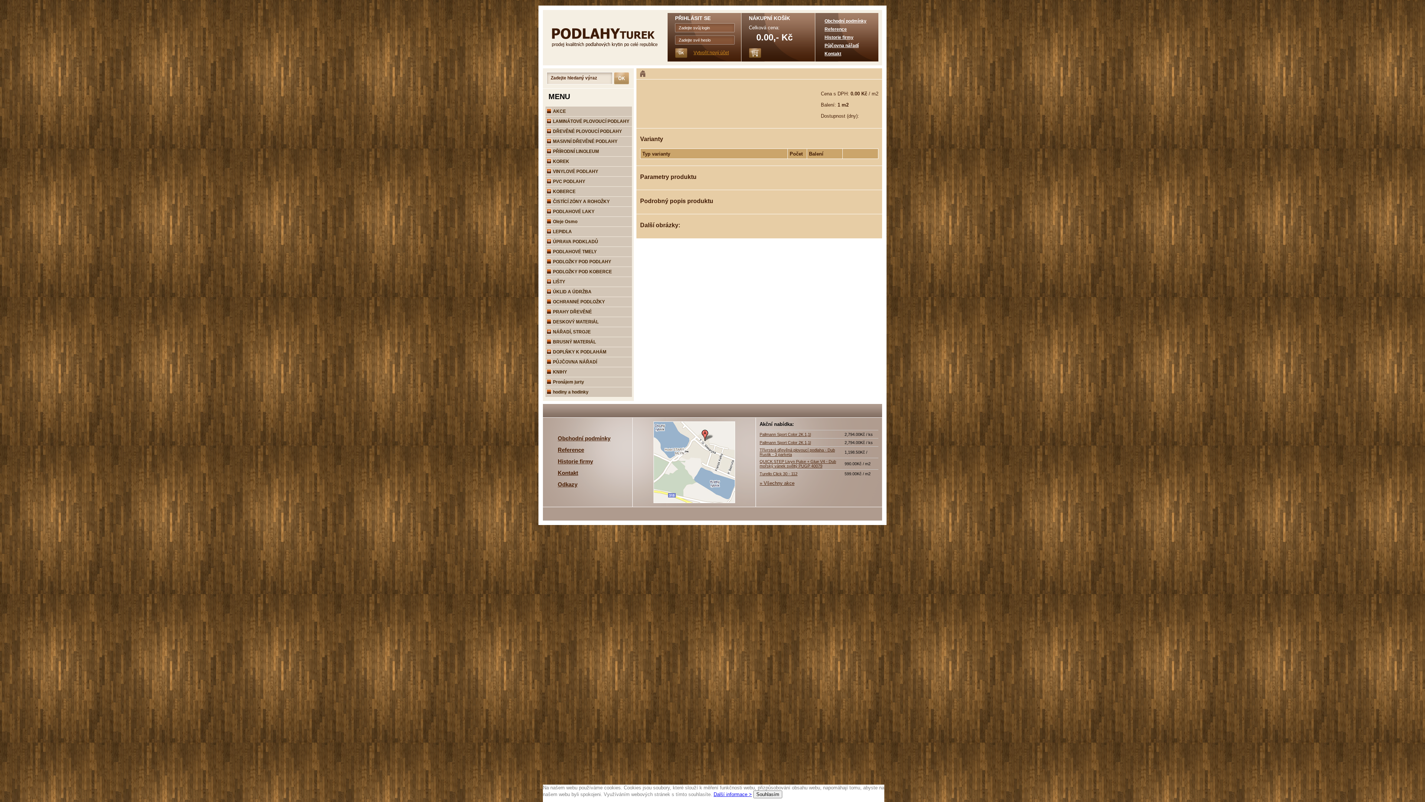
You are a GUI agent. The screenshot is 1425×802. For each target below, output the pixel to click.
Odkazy (567, 485)
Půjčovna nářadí (842, 45)
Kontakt (833, 53)
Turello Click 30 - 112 (778, 474)
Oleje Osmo (564, 221)
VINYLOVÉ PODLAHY (575, 171)
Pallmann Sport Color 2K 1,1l (785, 434)
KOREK (560, 161)
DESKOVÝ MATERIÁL (575, 322)
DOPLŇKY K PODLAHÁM (579, 352)
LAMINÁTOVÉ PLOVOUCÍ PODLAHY (590, 121)
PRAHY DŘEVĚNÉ (572, 311)
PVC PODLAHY (568, 181)
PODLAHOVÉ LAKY (573, 211)
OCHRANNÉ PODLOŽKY (578, 301)
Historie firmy (839, 37)
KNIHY (559, 372)
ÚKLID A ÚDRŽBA (572, 291)
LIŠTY (558, 281)
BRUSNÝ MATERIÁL (574, 342)
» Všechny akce (777, 483)
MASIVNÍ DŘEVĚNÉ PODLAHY (585, 141)
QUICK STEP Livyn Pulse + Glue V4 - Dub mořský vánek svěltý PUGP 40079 (798, 463)
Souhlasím (767, 794)
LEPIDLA (562, 231)
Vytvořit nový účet (711, 52)
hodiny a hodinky (570, 392)
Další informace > (733, 794)
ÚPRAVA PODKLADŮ (575, 241)
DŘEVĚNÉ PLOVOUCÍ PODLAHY (587, 131)
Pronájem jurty (568, 382)
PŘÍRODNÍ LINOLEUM (575, 151)
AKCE (559, 111)
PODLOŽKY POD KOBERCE (582, 271)
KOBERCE (564, 191)
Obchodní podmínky (846, 21)
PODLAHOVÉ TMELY (574, 251)
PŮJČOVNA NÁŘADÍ (574, 362)
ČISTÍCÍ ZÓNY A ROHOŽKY (581, 201)
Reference (836, 29)
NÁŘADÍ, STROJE (571, 332)
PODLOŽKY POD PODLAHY (581, 261)
